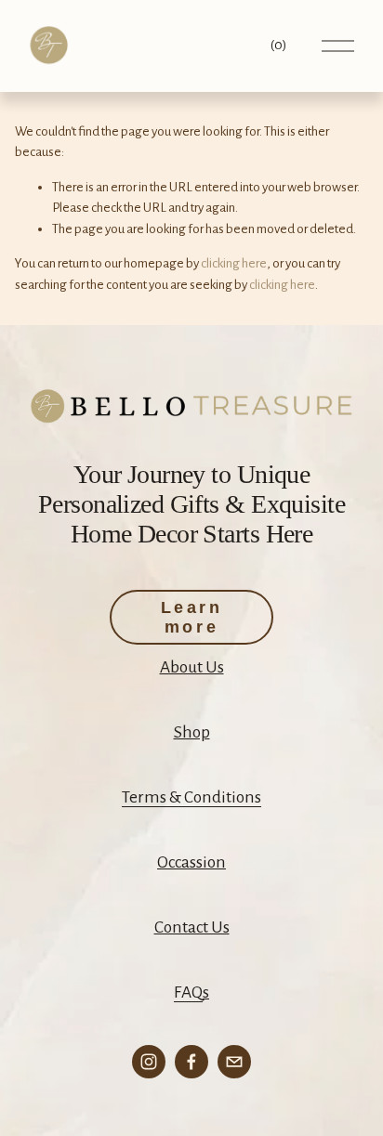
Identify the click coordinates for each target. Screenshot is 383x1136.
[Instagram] (148, 1061)
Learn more (192, 617)
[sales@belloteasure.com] (234, 1061)
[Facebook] (191, 1061)
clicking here (234, 263)
